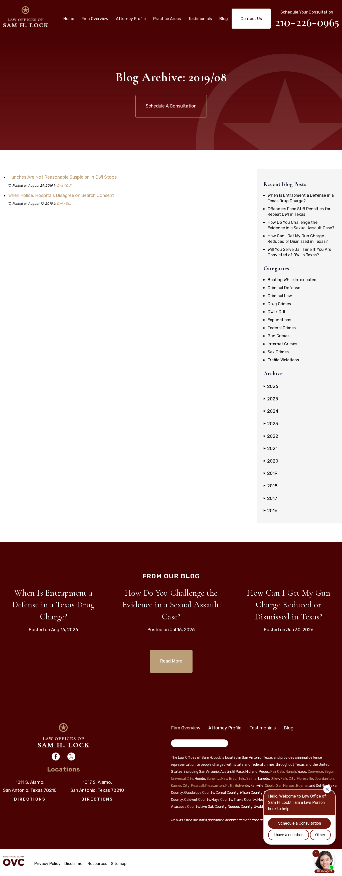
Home (68, 18)
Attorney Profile (131, 18)
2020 (271, 461)
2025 (271, 399)
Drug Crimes (279, 303)
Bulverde (242, 786)
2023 (271, 423)
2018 (271, 486)
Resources (97, 863)
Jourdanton (324, 779)
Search (181, 744)
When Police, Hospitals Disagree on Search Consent (61, 195)
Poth (229, 786)
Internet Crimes (282, 344)
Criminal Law (280, 295)
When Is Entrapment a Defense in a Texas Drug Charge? (53, 605)
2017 (270, 498)
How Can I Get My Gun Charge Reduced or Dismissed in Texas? (288, 605)
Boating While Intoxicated (292, 279)
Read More (171, 661)
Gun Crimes (278, 336)
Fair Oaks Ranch (283, 772)
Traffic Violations (283, 360)
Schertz (213, 779)
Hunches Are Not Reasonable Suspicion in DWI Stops (62, 177)
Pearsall (197, 786)
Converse (315, 772)
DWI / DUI (64, 185)
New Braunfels (233, 779)
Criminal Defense (284, 287)
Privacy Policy (47, 863)
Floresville (305, 779)
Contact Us (251, 18)
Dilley (275, 779)
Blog (223, 18)
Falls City (288, 779)
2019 (270, 473)
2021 (270, 448)
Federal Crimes (282, 327)
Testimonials (200, 18)
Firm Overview (95, 18)
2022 (271, 436)
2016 (270, 510)
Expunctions (279, 319)
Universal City (182, 779)
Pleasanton (214, 786)
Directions (30, 799)
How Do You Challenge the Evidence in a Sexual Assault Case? (171, 605)
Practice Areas (167, 18)
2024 (271, 411)
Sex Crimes (278, 352)
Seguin (329, 772)
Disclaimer (74, 863)
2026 (271, 386)
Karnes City (180, 786)
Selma (251, 779)
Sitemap (118, 863)
